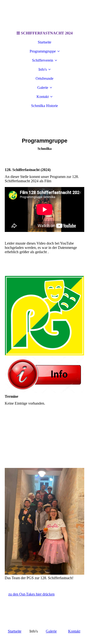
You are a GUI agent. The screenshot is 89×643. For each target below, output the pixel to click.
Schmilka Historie (44, 106)
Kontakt (43, 97)
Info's (42, 69)
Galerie (42, 88)
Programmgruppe (43, 51)
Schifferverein (42, 60)
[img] (44, 14)
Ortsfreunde (44, 78)
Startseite (44, 42)
